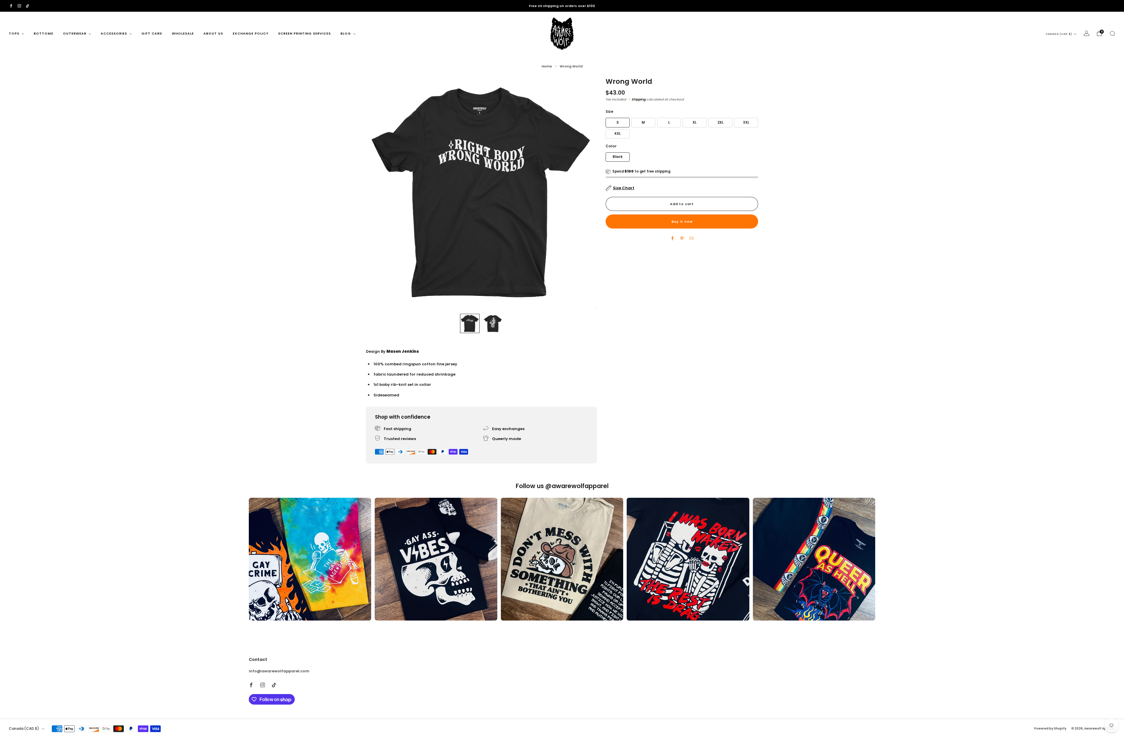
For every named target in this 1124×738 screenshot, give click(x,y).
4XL (617, 133)
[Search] (1112, 33)
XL (695, 122)
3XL (746, 122)
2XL (720, 122)
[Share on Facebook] (672, 238)
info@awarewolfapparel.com (279, 671)
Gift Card (151, 33)
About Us (213, 33)
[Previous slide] (377, 193)
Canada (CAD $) (1059, 34)
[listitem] (562, 6)
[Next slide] (585, 193)
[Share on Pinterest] (682, 238)
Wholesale (183, 33)
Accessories (114, 33)
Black (618, 156)
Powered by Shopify (1050, 728)
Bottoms (43, 33)
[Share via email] (691, 238)
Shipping (639, 99)
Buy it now (682, 221)
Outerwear (74, 33)
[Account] (1086, 33)
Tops (14, 33)
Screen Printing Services (304, 33)
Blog (345, 33)
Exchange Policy (250, 33)
